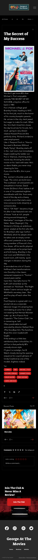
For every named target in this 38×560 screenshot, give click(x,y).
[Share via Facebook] (5, 392)
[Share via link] (19, 392)
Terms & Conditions (31, 557)
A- (17, 19)
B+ (23, 19)
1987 (15, 369)
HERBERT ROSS (25, 373)
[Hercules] (19, 419)
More (29, 19)
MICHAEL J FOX (25, 369)
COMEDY (8, 369)
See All (32, 406)
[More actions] (33, 29)
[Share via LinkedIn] (14, 392)
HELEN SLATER (9, 377)
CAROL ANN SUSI (10, 381)
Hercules (8, 432)
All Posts (5, 19)
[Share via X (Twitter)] (9, 392)
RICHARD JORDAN (11, 373)
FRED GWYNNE (22, 377)
